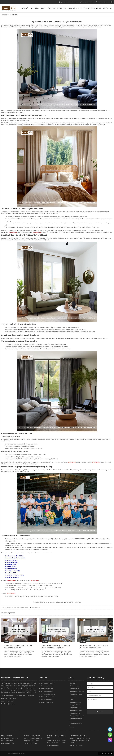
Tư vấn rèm (61, 8)
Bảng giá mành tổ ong (76, 710)
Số (7, 738)
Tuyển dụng (107, 8)
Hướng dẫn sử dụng (47, 702)
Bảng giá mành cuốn (75, 707)
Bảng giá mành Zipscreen (77, 715)
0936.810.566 (33, 743)
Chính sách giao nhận (47, 688)
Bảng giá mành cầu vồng (77, 691)
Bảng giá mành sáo (75, 713)
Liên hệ (72, 727)
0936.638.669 (10, 743)
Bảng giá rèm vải (74, 688)
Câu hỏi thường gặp (46, 699)
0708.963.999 (78, 745)
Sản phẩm (34, 8)
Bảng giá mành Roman (76, 705)
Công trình (51, 8)
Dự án (43, 8)
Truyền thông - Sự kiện (92, 8)
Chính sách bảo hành (47, 691)
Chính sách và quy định (48, 683)
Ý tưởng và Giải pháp (76, 686)
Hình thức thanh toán (47, 686)
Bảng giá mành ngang (76, 694)
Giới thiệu (25, 8)
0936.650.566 (55, 745)
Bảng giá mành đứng (75, 702)
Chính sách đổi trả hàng (48, 694)
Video (80, 8)
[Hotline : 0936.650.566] (110, 729)
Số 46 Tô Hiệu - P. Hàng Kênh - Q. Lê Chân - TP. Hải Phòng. (35, 585)
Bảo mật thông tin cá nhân (48, 696)
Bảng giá (71, 8)
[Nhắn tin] (110, 740)
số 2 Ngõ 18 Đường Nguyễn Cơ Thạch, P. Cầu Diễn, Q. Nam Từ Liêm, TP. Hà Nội (39, 583)
